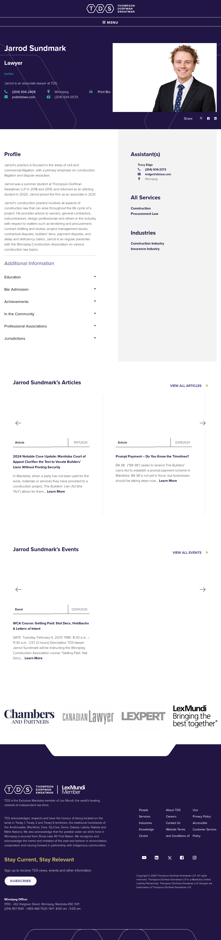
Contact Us (173, 823)
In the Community (19, 313)
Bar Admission (16, 289)
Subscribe (20, 880)
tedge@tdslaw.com (158, 174)
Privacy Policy (202, 816)
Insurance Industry (145, 248)
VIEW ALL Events (187, 552)
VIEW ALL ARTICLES (186, 385)
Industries (145, 823)
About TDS (173, 810)
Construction (141, 208)
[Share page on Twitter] (201, 118)
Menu (112, 22)
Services (144, 816)
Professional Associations (25, 326)
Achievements (16, 301)
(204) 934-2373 (155, 169)
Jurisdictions (14, 338)
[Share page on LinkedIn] (213, 118)
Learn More (56, 491)
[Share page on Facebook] (206, 118)
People (143, 810)
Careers (171, 816)
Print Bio (103, 91)
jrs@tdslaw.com (23, 97)
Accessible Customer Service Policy (204, 829)
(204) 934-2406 (24, 91)
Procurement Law (144, 213)
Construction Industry (147, 243)
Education (12, 277)
